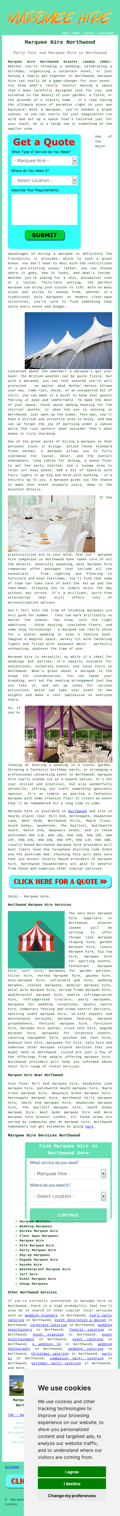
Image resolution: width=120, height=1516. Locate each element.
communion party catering (77, 1358)
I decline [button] (72, 1483)
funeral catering (86, 1329)
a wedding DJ (46, 1344)
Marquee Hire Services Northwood (44, 1135)
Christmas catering (50, 1354)
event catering (88, 1339)
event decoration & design (80, 1320)
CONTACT (89, 33)
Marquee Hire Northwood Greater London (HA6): (60, 62)
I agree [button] (72, 1471)
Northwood (77, 811)
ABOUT (76, 33)
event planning (48, 1334)
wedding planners (41, 1315)
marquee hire (77, 1112)
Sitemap (12, 1467)
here (89, 1126)
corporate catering (48, 1325)
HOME (65, 33)
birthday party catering (56, 1363)
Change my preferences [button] (72, 1495)
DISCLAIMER (106, 33)
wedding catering (86, 1349)
